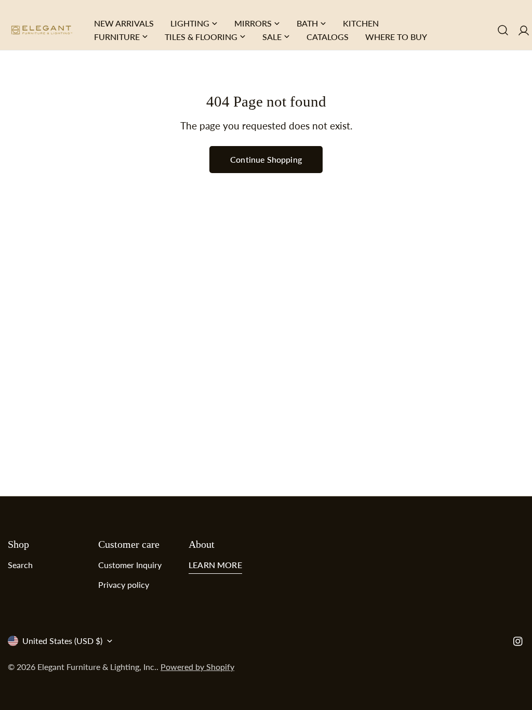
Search (20, 565)
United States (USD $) (62, 641)
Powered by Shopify (197, 667)
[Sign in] (523, 30)
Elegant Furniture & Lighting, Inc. (96, 667)
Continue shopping (266, 159)
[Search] (503, 30)
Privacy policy (123, 584)
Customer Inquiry (130, 565)
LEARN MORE (215, 565)
